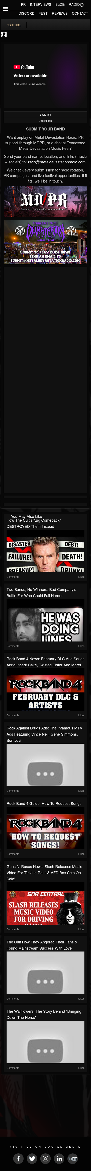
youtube (14, 25)
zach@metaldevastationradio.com (57, 161)
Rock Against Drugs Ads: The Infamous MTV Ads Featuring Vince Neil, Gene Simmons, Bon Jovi (44, 734)
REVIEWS (60, 13)
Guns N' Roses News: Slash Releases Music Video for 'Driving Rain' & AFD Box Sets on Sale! (44, 872)
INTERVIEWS (40, 4)
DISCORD (26, 13)
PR (23, 4)
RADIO (74, 4)
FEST (43, 13)
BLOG (60, 4)
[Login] (82, 4)
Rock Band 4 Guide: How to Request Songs (44, 803)
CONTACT (80, 13)
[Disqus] (45, 325)
